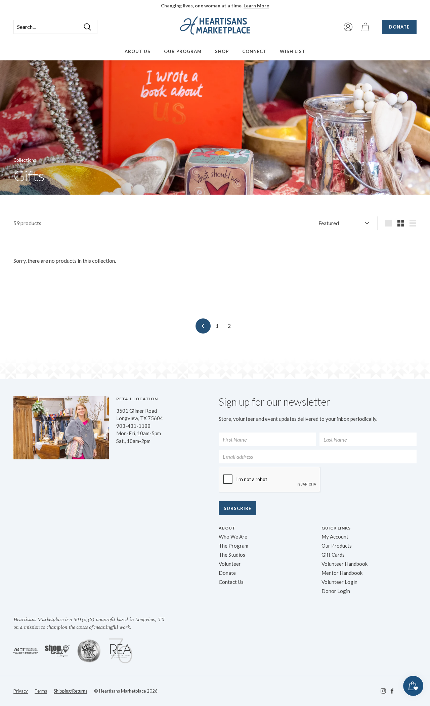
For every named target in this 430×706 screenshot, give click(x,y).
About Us (137, 51)
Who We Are (233, 537)
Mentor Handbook (341, 573)
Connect (254, 51)
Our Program (183, 51)
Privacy (20, 691)
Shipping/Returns (70, 691)
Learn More (256, 5)
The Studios (232, 555)
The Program (233, 546)
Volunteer (230, 564)
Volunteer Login (339, 582)
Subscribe (237, 508)
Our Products (336, 546)
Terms (41, 691)
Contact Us (231, 582)
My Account (334, 537)
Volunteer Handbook (344, 564)
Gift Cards (333, 555)
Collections (24, 160)
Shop (222, 51)
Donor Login (335, 591)
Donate (399, 27)
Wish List (292, 51)
